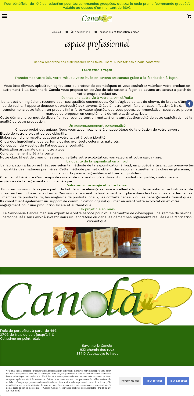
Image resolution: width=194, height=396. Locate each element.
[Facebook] (189, 103)
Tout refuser (154, 380)
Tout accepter (178, 380)
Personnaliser (130, 380)
